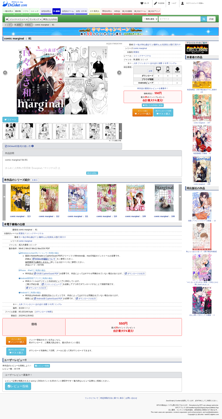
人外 (135, 63)
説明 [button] (150, 71)
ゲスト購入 (163, 112)
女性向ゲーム (68, 11)
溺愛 (160, 63)
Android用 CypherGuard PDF (49, 299)
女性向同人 (46, 11)
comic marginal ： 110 (107, 216)
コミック (35, 11)
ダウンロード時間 (44, 312)
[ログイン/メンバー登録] (183, 1)
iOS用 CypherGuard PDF (47, 274)
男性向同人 (107, 11)
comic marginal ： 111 (78, 216)
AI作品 (117, 11)
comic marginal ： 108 (164, 216)
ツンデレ (173, 63)
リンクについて (91, 398)
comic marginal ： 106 (202, 184)
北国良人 (166, 44)
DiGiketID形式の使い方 (19, 146)
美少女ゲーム (140, 11)
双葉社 (136, 52)
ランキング (34, 19)
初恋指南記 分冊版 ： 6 (201, 153)
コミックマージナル (142, 56)
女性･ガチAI (81, 11)
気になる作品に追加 (154, 105)
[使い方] (142, 1)
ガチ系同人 (94, 11)
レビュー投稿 (43, 366)
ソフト (26, 11)
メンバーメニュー (18, 19)
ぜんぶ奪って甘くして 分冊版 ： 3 (202, 315)
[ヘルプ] (169, 1)
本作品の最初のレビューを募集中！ (152, 88)
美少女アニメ (154, 11)
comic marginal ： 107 (202, 123)
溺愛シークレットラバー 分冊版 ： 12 (202, 221)
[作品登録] (156, 1)
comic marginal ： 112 (49, 216)
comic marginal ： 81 (17, 38)
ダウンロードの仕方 (136, 274)
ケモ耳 (166, 63)
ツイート (11, 119)
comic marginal (140, 48)
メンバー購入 (144, 112)
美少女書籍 (127, 11)
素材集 (18, 11)
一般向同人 (8, 11)
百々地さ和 (138, 44)
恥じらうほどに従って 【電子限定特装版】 (202, 251)
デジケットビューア (53, 284)
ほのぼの (154, 63)
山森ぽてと (148, 44)
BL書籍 (56, 11)
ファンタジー (144, 63)
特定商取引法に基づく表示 (112, 398)
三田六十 (177, 44)
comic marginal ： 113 (20, 216)
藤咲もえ (158, 44)
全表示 (35, 180)
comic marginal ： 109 (135, 216)
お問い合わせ (131, 398)
